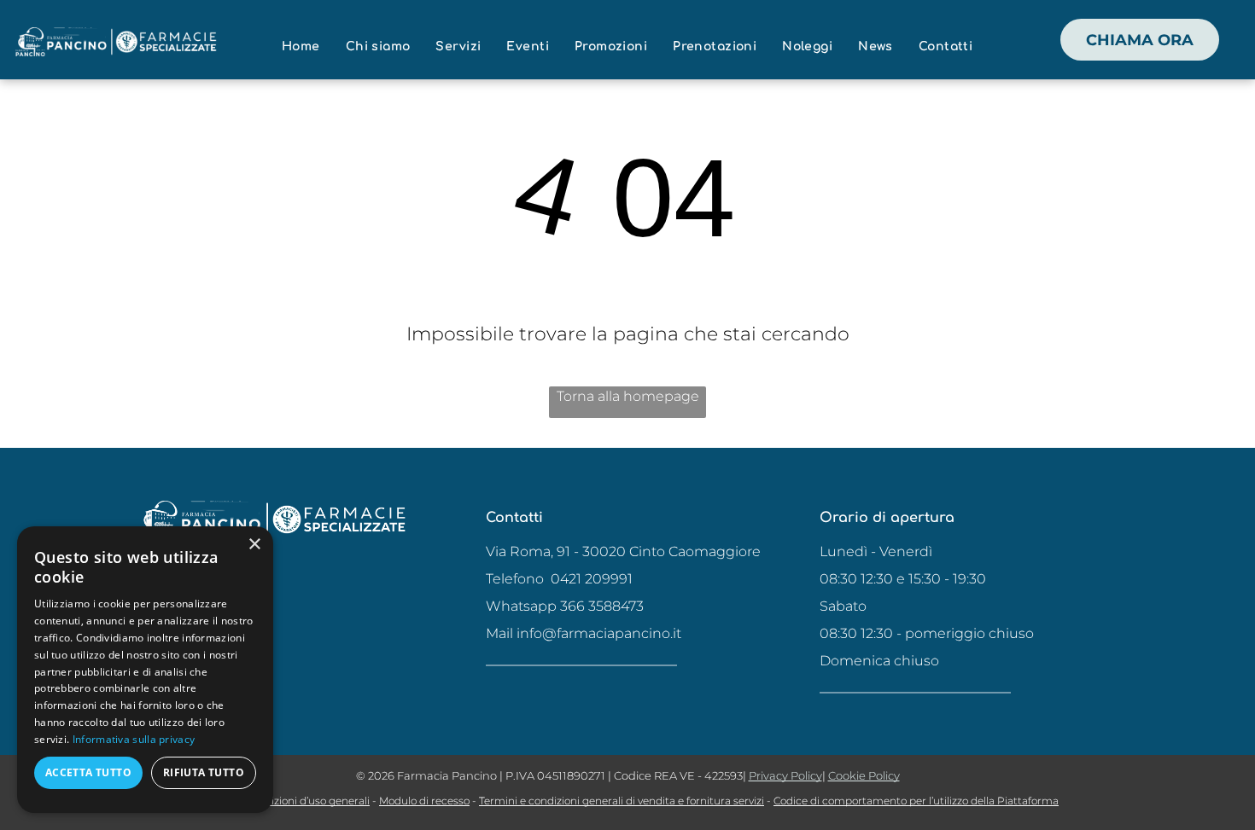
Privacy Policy (785, 775)
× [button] (254, 544)
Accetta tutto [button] (88, 772)
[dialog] (145, 669)
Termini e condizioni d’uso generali (283, 800)
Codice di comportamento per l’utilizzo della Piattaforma (916, 800)
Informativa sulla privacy (134, 739)
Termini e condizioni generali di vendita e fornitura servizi (621, 800)
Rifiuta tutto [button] (203, 772)
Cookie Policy (864, 775)
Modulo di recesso (424, 800)
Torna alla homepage (628, 396)
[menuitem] (301, 46)
